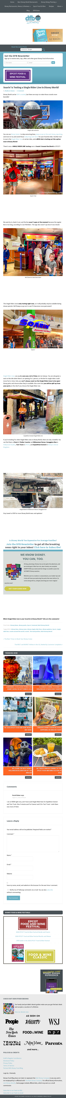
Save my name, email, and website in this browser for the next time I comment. (32, 885)
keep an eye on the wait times (45, 134)
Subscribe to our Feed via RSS (12, 1090)
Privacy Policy (7, 1063)
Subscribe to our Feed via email (13, 1093)
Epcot (29, 625)
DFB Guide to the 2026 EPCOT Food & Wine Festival (33, 941)
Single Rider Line (17, 139)
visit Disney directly (9, 1083)
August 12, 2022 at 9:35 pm (19, 797)
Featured (34, 625)
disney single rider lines (34, 629)
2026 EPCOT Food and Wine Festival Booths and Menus (33, 936)
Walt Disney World (43, 625)
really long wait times (31, 137)
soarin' (27, 631)
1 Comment (20, 91)
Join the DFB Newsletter (20, 544)
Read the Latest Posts (19, 47)
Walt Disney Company (42, 1078)
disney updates (47, 629)
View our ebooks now (22, 1012)
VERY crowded (21, 94)
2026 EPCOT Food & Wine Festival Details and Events (33, 932)
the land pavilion (35, 631)
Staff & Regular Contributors (12, 1058)
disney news (23, 629)
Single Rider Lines (9, 376)
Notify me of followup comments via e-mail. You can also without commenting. (30, 891)
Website (9, 874)
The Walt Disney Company (33, 1080)
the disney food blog (33, 16)
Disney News (14, 625)
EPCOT (27, 445)
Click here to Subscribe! (47, 547)
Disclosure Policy (8, 1061)
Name (9, 855)
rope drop (59, 134)
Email (9, 864)
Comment (10, 834)
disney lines (15, 629)
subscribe (50, 890)
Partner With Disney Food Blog (13, 1068)
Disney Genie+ (15, 134)
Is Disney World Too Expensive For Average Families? (33, 540)
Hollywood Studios (9, 445)
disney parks (23, 625)
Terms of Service (8, 1066)
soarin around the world (16, 631)
